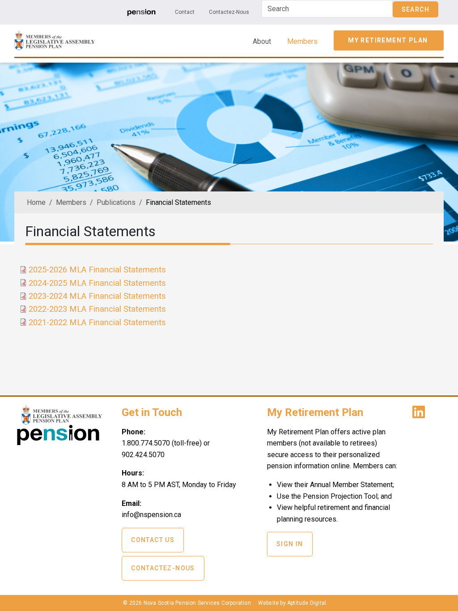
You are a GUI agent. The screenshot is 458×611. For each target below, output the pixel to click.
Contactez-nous (163, 568)
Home (36, 202)
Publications (116, 202)
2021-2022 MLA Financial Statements (97, 322)
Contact (185, 12)
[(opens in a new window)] (141, 12)
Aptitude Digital (306, 603)
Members (302, 41)
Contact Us (152, 539)
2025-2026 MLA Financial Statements (97, 269)
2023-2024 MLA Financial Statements (97, 296)
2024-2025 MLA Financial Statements (97, 283)
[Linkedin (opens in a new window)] (420, 415)
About (262, 41)
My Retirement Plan (388, 40)
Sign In (289, 543)
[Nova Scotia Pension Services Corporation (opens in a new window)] (58, 441)
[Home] (54, 36)
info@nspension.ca (151, 514)
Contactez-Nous (229, 12)
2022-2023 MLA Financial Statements (97, 309)
